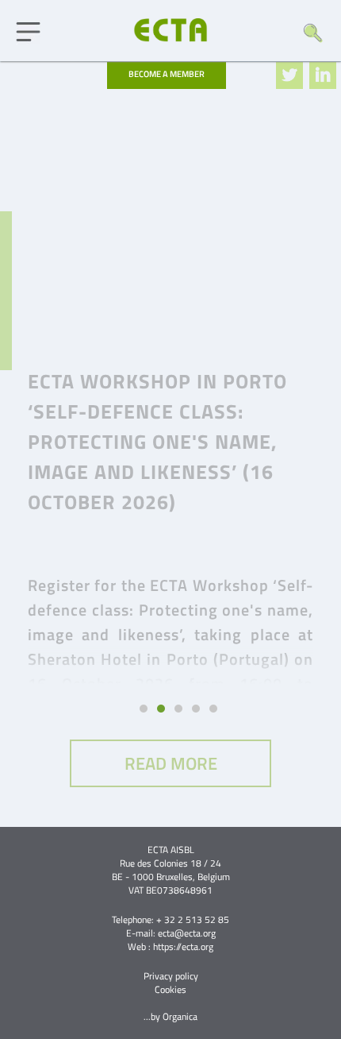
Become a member (166, 74)
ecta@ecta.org (187, 933)
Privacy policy (171, 976)
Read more (171, 763)
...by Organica (170, 1016)
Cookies (170, 989)
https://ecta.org (183, 946)
